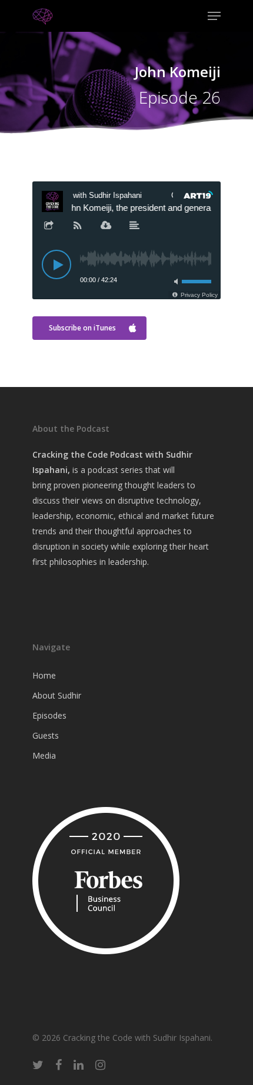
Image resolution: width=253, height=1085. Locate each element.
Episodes (49, 715)
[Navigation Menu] (214, 16)
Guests (45, 735)
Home (44, 675)
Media (44, 755)
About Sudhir (56, 695)
